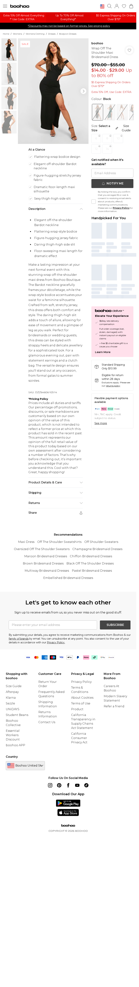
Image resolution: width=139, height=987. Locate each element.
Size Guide (14, 686)
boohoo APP (15, 745)
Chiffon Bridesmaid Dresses (91, 556)
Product (77, 709)
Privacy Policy (121, 208)
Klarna (11, 697)
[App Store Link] (68, 808)
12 (96, 149)
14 (107, 149)
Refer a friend (114, 706)
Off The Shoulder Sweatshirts (59, 542)
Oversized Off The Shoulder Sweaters (42, 549)
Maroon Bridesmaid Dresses (45, 556)
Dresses (52, 33)
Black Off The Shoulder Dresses (90, 563)
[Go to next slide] (83, 91)
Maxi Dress (26, 542)
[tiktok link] (86, 785)
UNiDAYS (12, 709)
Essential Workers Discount (13, 735)
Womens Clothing (35, 33)
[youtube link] (77, 785)
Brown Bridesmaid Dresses (43, 563)
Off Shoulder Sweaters (101, 542)
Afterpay (12, 692)
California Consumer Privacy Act (79, 738)
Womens (17, 33)
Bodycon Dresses (67, 33)
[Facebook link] (68, 785)
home (6, 33)
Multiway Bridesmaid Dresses (47, 570)
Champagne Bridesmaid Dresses (97, 549)
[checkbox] (93, 201)
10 (118, 138)
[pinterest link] (59, 785)
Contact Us (46, 722)
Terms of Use (80, 703)
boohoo (97, 43)
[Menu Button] (5, 6)
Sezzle (10, 703)
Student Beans (17, 715)
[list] (53, 91)
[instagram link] (50, 785)
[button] (102, 6)
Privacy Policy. (56, 642)
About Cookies (82, 697)
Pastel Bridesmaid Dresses (92, 570)
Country (12, 756)
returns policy (113, 385)
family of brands (19, 638)
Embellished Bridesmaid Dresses (68, 578)
